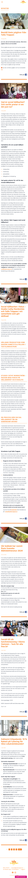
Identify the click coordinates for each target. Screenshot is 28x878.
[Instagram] (15, 872)
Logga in (23, 869)
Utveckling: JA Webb (14, 875)
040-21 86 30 (6, 868)
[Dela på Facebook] (26, 75)
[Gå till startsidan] (23, 2)
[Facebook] (12, 872)
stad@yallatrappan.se (6, 269)
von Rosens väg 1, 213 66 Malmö (11, 869)
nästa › (19, 849)
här (2, 69)
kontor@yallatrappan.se (17, 868)
